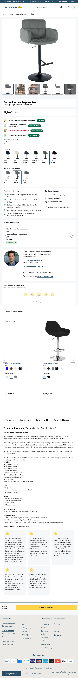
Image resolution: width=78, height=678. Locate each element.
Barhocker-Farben (45, 639)
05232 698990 (8, 630)
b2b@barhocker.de (45, 276)
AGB (52, 672)
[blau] (7, 368)
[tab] (10, 420)
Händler (57, 631)
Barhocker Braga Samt (13, 364)
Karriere (57, 628)
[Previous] (6, 236)
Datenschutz (71, 672)
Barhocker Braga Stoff (50, 364)
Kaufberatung (45, 644)
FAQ (23, 624)
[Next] (72, 236)
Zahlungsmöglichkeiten (30, 628)
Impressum (72, 675)
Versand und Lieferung (26, 633)
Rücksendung (26, 638)
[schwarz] (20, 368)
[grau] (53, 368)
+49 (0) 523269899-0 (34, 261)
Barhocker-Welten (45, 632)
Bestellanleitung (46, 648)
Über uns (57, 624)
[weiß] (11, 377)
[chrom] (7, 377)
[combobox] (47, 7)
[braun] (11, 368)
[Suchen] (61, 7)
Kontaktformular (8, 644)
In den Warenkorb (46, 607)
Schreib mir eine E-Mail (36, 266)
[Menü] (68, 7)
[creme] (15, 368)
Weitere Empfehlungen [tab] (14, 311)
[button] (5, 142)
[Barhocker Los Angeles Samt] (39, 50)
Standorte (57, 635)
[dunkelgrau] (48, 368)
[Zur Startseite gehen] (12, 7)
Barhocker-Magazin (45, 625)
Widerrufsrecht (60, 672)
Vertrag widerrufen (11, 673)
